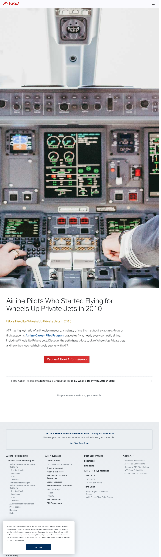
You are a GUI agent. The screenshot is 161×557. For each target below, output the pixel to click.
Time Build (89, 487)
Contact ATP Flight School (136, 473)
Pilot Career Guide (93, 456)
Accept (38, 547)
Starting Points (17, 470)
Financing (89, 466)
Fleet (50, 493)
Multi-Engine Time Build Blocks (99, 497)
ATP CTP (91, 479)
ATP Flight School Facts (135, 470)
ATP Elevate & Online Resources (57, 477)
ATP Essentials (54, 500)
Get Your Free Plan (79, 443)
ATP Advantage (53, 456)
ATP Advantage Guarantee (59, 486)
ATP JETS (90, 476)
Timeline (15, 480)
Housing (13, 510)
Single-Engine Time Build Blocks (97, 493)
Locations (15, 473)
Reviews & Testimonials (134, 461)
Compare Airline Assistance (60, 464)
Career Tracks (54, 461)
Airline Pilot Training (17, 456)
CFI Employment (55, 503)
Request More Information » (67, 359)
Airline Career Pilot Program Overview (22, 466)
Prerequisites (15, 507)
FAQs (11, 513)
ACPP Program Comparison (21, 504)
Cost (13, 476)
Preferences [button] (19, 540)
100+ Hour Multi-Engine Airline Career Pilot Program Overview (22, 485)
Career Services (54, 482)
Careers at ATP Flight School (137, 467)
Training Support (55, 468)
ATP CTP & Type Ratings (96, 471)
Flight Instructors (55, 472)
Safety (51, 496)
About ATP (128, 456)
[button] (153, 4)
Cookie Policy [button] (29, 537)
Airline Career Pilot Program (45, 335)
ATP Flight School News (135, 464)
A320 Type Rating (94, 482)
